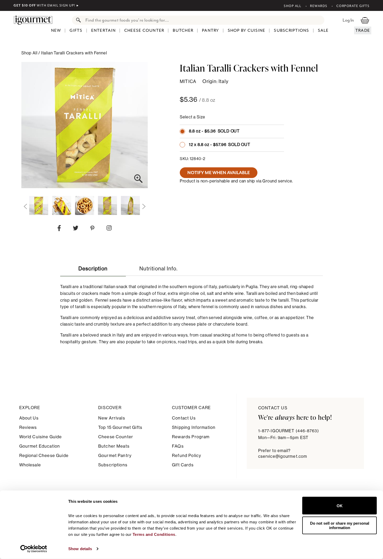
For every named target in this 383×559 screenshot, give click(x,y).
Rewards (319, 6)
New (56, 30)
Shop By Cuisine (246, 30)
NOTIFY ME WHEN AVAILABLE (218, 172)
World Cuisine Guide (40, 437)
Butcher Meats (113, 446)
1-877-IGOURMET (288, 431)
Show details (80, 549)
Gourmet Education (39, 446)
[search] (203, 20)
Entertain (103, 30)
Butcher (183, 30)
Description (93, 268)
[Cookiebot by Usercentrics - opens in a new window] (34, 549)
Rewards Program (190, 437)
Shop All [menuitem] (29, 53)
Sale (323, 30)
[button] (25, 206)
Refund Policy (186, 455)
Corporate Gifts (352, 6)
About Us (29, 418)
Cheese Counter (144, 30)
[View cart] (364, 20)
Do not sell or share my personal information (339, 525)
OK (340, 505)
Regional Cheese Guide (44, 455)
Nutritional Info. (158, 268)
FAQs (178, 446)
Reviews (28, 427)
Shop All (292, 6)
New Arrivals (111, 418)
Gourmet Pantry (115, 455)
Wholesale (30, 465)
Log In (348, 20)
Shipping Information (193, 427)
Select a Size (192, 117)
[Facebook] (59, 229)
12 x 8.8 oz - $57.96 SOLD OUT (219, 145)
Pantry (210, 30)
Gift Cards (183, 465)
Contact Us (184, 418)
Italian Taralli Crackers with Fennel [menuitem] (74, 53)
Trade (362, 30)
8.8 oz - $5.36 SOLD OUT (214, 131)
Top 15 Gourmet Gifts (120, 427)
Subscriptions (291, 30)
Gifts (76, 30)
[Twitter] (75, 229)
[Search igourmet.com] (77, 20)
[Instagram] (109, 229)
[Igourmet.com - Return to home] (36, 20)
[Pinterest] (92, 229)
